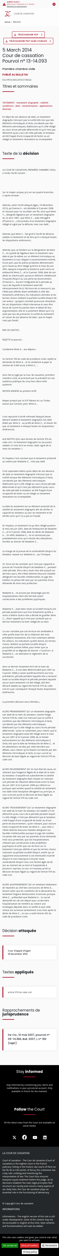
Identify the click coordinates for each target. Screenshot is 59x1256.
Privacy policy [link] (30, 1251)
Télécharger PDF (28, 34)
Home (7, 22)
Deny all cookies (29, 1245)
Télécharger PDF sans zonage (28, 41)
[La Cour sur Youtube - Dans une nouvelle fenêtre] (35, 1137)
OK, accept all (10, 1245)
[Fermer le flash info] (54, 4)
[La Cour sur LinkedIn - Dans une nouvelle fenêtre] (45, 1137)
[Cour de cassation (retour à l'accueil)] (30, 13)
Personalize (51, 1245)
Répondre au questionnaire (17, 6)
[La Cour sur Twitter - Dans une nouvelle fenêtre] (14, 1137)
